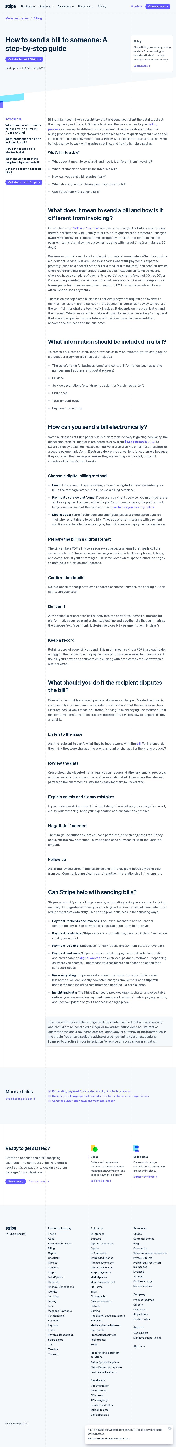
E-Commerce (98, 1253)
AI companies (99, 1296)
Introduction (14, 119)
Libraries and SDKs (102, 1405)
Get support (140, 1332)
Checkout (54, 1258)
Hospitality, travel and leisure (108, 1315)
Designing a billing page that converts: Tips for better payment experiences (100, 1096)
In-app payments (101, 1272)
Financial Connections (61, 1286)
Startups (96, 1238)
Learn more (141, 66)
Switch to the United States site (108, 1438)
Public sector (98, 1339)
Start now (14, 1181)
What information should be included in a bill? (23, 140)
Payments (54, 1320)
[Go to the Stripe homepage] (9, 1228)
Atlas (51, 1238)
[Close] (169, 1429)
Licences (138, 1271)
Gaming (95, 1310)
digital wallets (90, 958)
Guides (137, 1233)
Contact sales (156, 6)
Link (50, 1306)
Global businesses (102, 1267)
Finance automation (102, 1262)
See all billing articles (19, 1098)
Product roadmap (143, 1299)
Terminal (53, 1349)
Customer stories (143, 1238)
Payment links (56, 1315)
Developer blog (100, 1414)
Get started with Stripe (23, 59)
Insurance (96, 1320)
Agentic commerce (102, 1243)
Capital (52, 1253)
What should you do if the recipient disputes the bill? (22, 160)
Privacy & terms (142, 1258)
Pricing (102, 6)
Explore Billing (100, 1180)
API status (97, 1395)
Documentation (100, 1385)
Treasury (53, 1354)
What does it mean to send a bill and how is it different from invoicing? (23, 128)
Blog (136, 1243)
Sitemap (138, 1276)
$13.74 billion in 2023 (140, 442)
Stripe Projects (100, 1409)
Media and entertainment (106, 1325)
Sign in (135, 6)
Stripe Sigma (55, 1339)
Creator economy (101, 1301)
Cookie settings (142, 1281)
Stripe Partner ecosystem (106, 1367)
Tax (50, 1344)
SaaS (94, 1291)
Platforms (97, 1286)
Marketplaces (99, 1277)
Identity (52, 1291)
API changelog (99, 1400)
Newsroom (139, 1309)
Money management (103, 1282)
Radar (51, 1330)
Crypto (52, 1272)
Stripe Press (140, 1314)
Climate (52, 1262)
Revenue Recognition (61, 1335)
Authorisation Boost (60, 1243)
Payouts (53, 1325)
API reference (99, 1390)
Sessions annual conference (150, 1253)
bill (138, 743)
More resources (17, 18)
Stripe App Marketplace (105, 1362)
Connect (53, 1267)
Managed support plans (147, 1337)
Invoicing (53, 1296)
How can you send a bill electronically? (20, 150)
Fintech (95, 1306)
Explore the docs (144, 1176)
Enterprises (97, 1233)
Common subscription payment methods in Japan (83, 1100)
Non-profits (98, 1330)
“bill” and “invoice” (85, 228)
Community (140, 1248)
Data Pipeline (56, 1277)
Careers (138, 1304)
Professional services (104, 1335)
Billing (38, 18)
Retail (94, 1344)
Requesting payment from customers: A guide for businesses (91, 1091)
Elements (53, 1282)
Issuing (52, 1301)
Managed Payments (60, 1310)
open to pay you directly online (132, 507)
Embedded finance (102, 1258)
